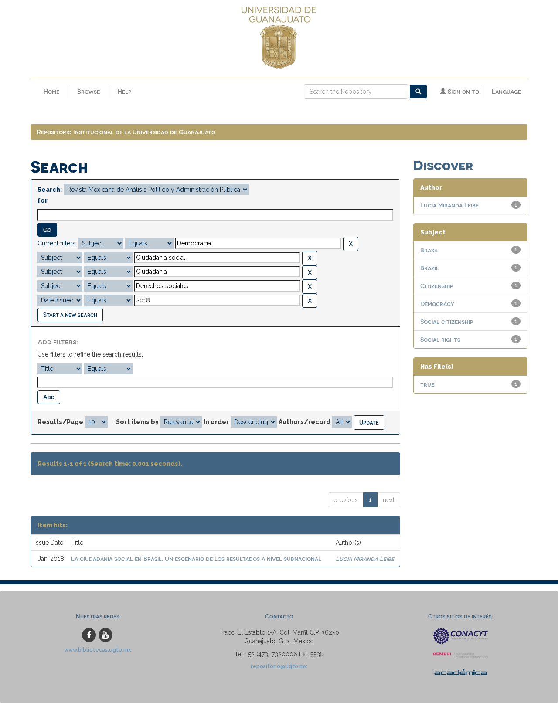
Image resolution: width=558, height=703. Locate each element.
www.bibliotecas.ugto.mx (97, 649)
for (42, 200)
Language (506, 91)
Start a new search (70, 314)
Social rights (440, 339)
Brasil (429, 250)
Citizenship (436, 285)
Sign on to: (463, 91)
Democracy (437, 303)
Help (124, 91)
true (427, 384)
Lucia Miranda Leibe (365, 558)
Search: (49, 189)
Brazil (429, 268)
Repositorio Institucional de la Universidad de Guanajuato (126, 132)
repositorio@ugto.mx (279, 666)
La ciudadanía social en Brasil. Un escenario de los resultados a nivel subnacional (196, 558)
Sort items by (137, 421)
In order (216, 421)
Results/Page (60, 421)
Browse (88, 91)
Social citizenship (446, 321)
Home (51, 91)
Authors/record (304, 421)
